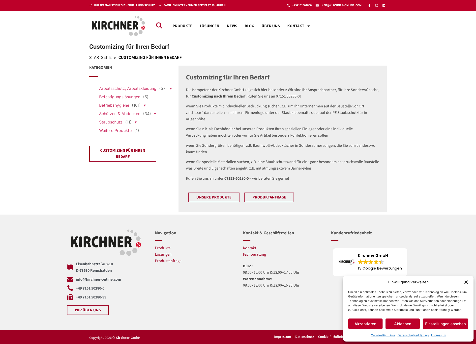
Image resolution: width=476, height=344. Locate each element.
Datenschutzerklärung (413, 335)
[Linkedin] (384, 5)
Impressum (438, 335)
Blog (249, 26)
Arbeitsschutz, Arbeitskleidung (127, 88)
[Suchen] (159, 25)
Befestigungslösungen (119, 96)
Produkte (182, 26)
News (232, 26)
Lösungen (209, 26)
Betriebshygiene (114, 105)
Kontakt (295, 26)
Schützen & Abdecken (119, 113)
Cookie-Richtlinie (383, 335)
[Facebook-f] (369, 5)
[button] (466, 282)
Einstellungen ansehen (445, 323)
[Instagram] (377, 5)
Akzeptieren (365, 323)
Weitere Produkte (115, 130)
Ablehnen (402, 323)
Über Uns (271, 26)
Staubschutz (110, 122)
